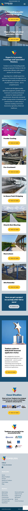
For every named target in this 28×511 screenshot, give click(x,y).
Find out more (15, 19)
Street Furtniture (19, 501)
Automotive (5, 495)
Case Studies (5, 482)
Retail (16, 499)
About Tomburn (6, 477)
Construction (5, 497)
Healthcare (5, 502)
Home (3, 475)
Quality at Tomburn (7, 480)
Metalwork (17, 497)
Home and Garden (19, 492)
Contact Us (14, 306)
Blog (3, 484)
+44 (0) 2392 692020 (13, 1)
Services (4, 478)
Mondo (6, 509)
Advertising (5, 492)
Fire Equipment (6, 501)
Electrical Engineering (7, 499)
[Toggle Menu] (24, 3)
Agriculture (5, 494)
